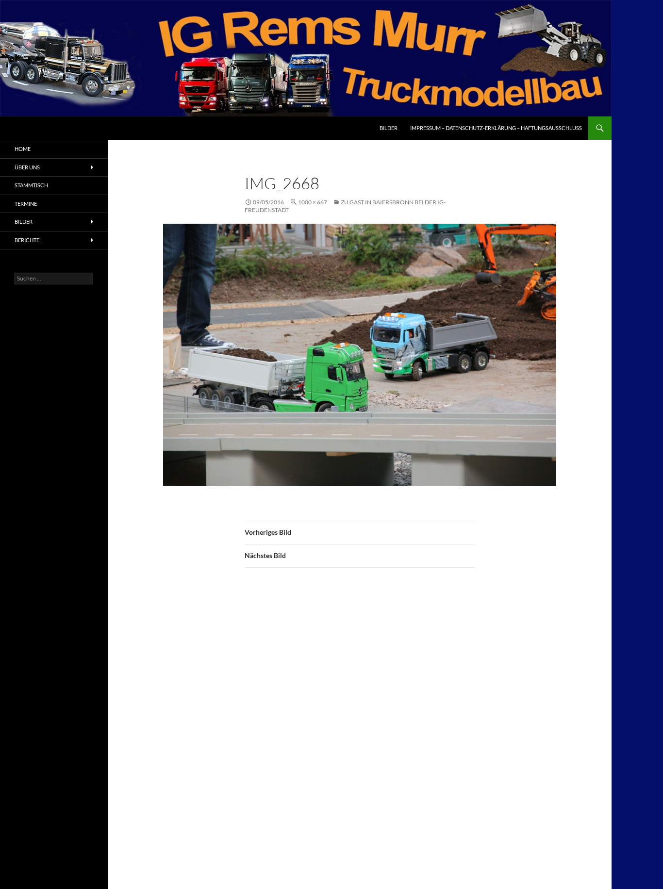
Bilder (389, 128)
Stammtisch (31, 185)
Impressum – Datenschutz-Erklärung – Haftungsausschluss (496, 128)
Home (23, 149)
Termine (26, 203)
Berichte (27, 240)
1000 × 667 (312, 202)
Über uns (27, 167)
